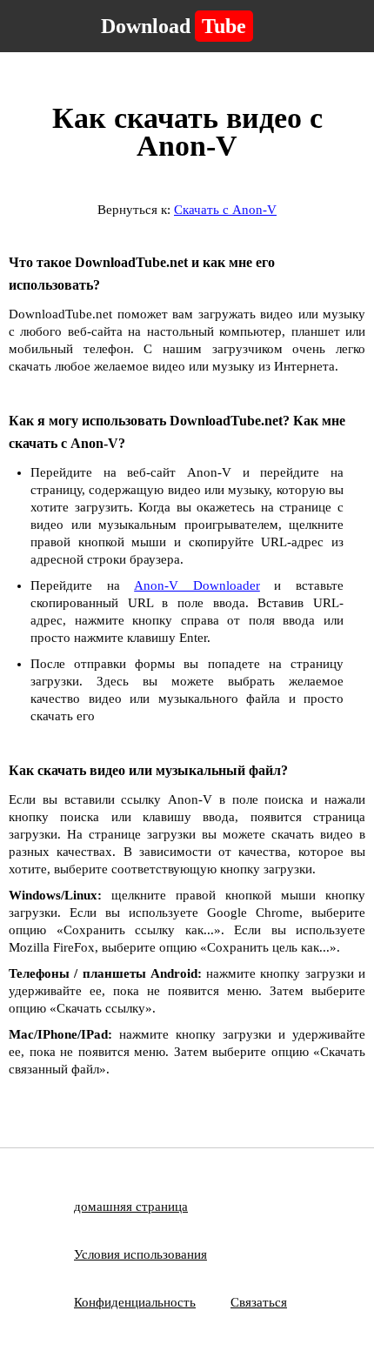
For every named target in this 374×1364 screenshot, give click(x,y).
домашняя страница (131, 1207)
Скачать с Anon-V (225, 210)
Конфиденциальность (135, 1302)
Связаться (258, 1302)
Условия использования (140, 1254)
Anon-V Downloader (197, 585)
